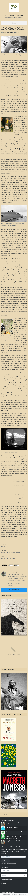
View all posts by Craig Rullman (15, 584)
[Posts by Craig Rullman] (2, 32)
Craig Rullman (7, 32)
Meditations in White (12, 838)
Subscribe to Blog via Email (11, 847)
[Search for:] (14, 875)
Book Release (20, 832)
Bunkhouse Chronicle (14, 16)
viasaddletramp (10, 832)
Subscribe (5, 861)
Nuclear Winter (20, 823)
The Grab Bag (4, 546)
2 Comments (15, 589)
